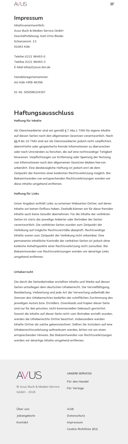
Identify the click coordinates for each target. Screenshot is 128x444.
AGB (70, 409)
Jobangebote (25, 416)
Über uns (22, 409)
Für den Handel (78, 381)
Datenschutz (76, 416)
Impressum (75, 422)
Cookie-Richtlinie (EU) (82, 429)
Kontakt (22, 422)
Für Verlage (75, 388)
